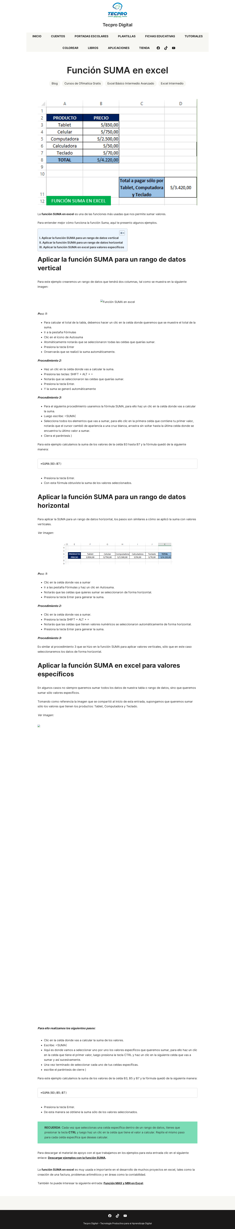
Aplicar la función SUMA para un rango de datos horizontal (82, 242)
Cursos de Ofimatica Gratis (82, 83)
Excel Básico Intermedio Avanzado (130, 83)
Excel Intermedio (172, 83)
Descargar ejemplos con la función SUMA (76, 1157)
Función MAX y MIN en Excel (123, 1183)
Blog (55, 83)
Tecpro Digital (117, 25)
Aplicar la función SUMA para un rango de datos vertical (80, 238)
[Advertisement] (117, 991)
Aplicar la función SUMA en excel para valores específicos (83, 247)
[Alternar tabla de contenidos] (120, 233)
